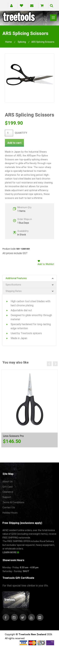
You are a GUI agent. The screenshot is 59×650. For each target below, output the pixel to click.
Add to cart (14, 142)
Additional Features (16, 278)
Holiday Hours (10, 512)
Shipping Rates (14, 291)
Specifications (13, 284)
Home (8, 41)
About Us (7, 481)
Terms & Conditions (13, 502)
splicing (22, 41)
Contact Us (8, 507)
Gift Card (7, 486)
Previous (49, 363)
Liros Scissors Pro (13, 436)
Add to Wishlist (46, 264)
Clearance (7, 491)
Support (6, 497)
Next (55, 363)
